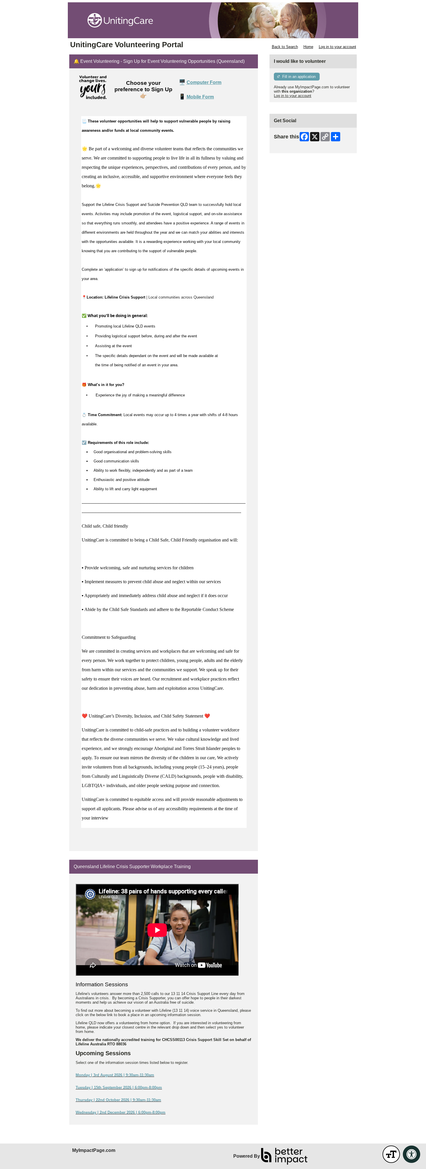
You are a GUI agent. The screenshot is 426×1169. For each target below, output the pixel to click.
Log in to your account (337, 47)
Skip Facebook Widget (293, 146)
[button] (391, 1154)
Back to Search (285, 47)
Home (308, 47)
